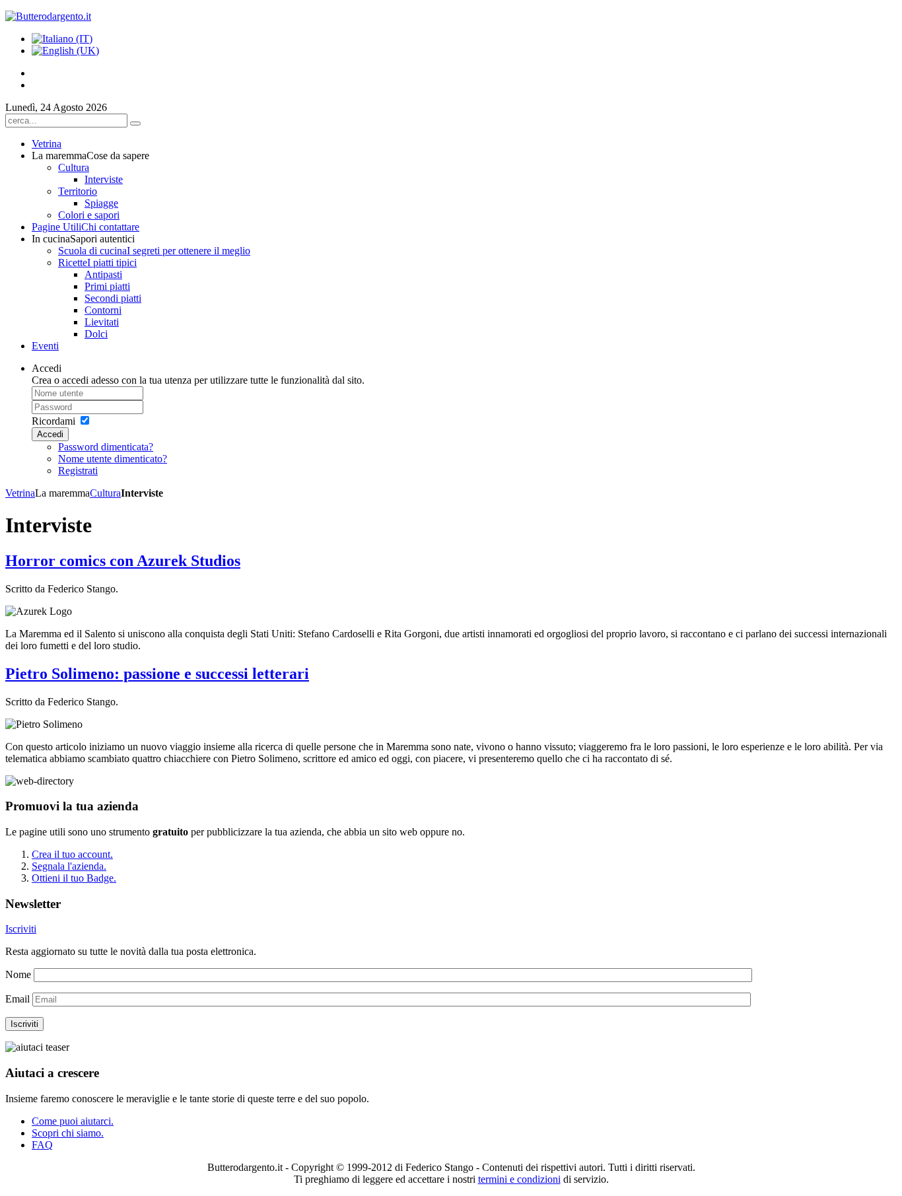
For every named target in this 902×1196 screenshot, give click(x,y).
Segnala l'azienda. (69, 866)
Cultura (105, 493)
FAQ (42, 1144)
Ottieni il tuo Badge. (74, 878)
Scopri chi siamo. (68, 1133)
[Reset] (135, 123)
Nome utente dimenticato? (112, 458)
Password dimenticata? (105, 446)
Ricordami (53, 421)
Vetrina (20, 493)
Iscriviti (20, 928)
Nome (18, 974)
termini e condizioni (519, 1179)
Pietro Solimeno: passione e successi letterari (157, 673)
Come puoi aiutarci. (73, 1121)
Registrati (78, 470)
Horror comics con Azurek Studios (122, 560)
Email (17, 998)
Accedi (50, 434)
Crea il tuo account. (72, 854)
